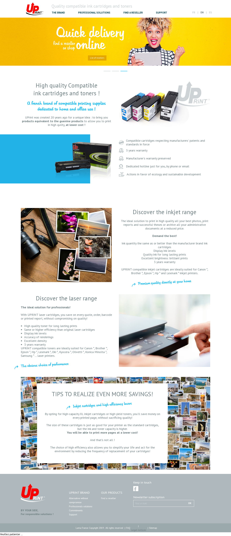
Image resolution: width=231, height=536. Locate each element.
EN (202, 12)
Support (73, 514)
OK (189, 503)
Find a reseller (108, 498)
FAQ (128, 527)
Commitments (76, 510)
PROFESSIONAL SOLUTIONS (94, 12)
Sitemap (153, 527)
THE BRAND (58, 12)
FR (193, 12)
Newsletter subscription (148, 497)
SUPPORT (161, 12)
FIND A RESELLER (133, 12)
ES (210, 12)
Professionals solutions (80, 506)
